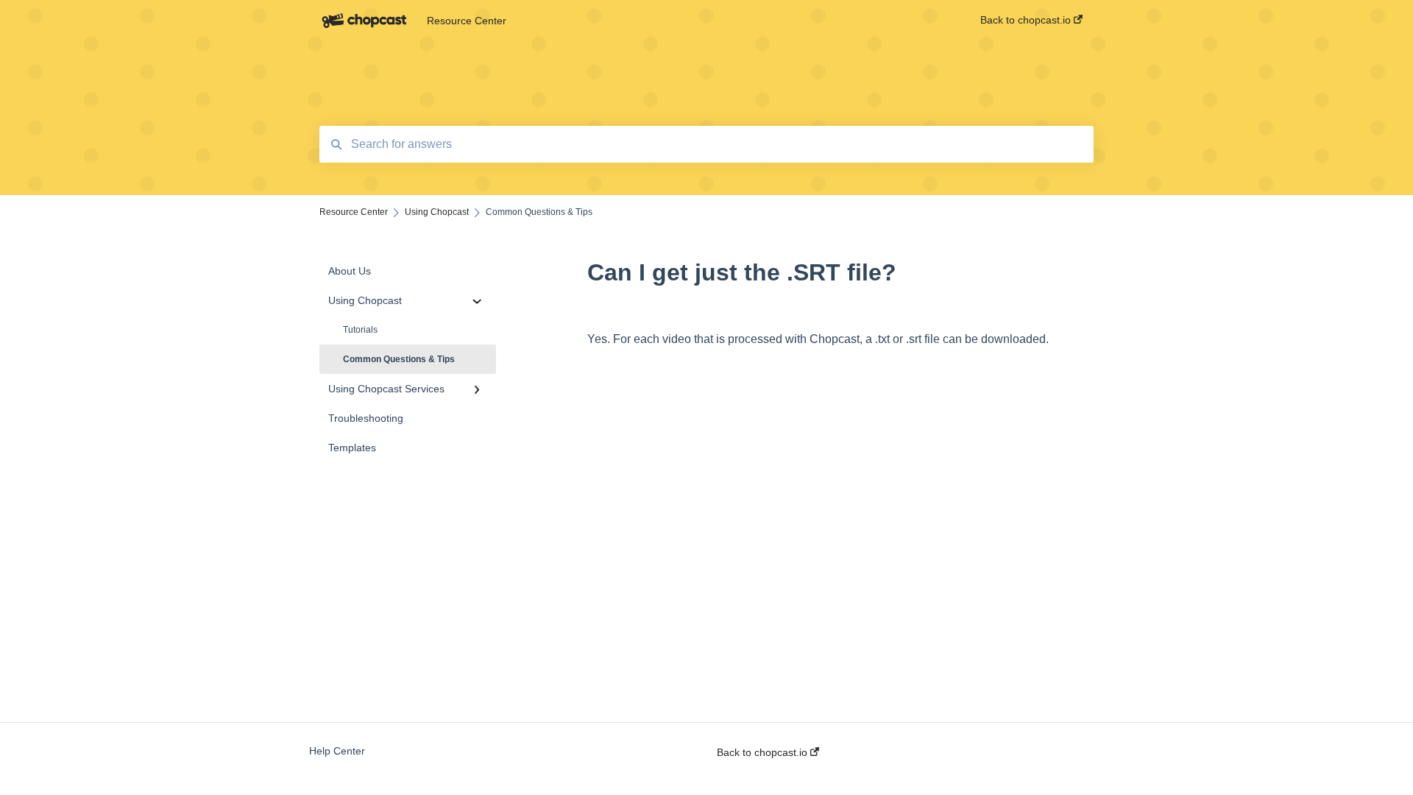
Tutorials (360, 330)
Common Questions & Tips (399, 359)
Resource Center (466, 20)
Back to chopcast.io (763, 752)
